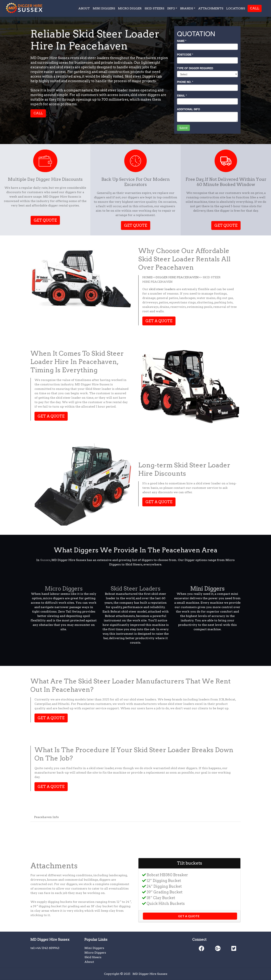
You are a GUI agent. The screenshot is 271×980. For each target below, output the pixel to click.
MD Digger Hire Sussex (150, 974)
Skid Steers (92, 957)
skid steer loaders (162, 289)
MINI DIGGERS (104, 8)
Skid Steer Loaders (135, 588)
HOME (147, 277)
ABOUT (84, 8)
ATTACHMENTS (210, 8)
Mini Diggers (94, 948)
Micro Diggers (64, 588)
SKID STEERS (154, 8)
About (89, 962)
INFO (171, 8)
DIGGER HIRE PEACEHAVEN (177, 277)
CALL (254, 8)
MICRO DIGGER (130, 8)
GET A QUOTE (158, 321)
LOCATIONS (235, 8)
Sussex (45, 560)
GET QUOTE (45, 220)
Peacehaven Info (46, 817)
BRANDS (186, 8)
